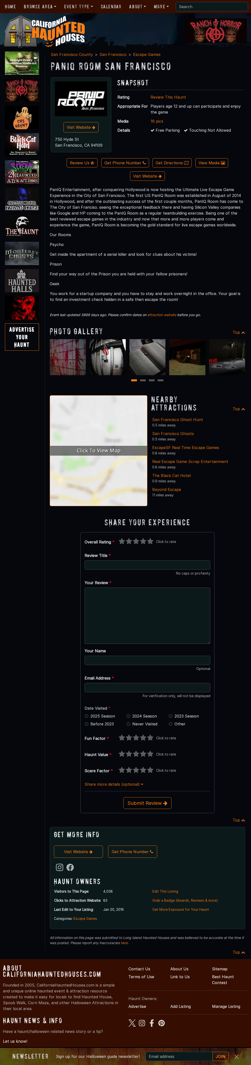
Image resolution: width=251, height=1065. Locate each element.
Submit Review (145, 803)
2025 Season (102, 716)
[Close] (236, 1057)
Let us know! (15, 1041)
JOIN (221, 1056)
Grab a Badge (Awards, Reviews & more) (185, 900)
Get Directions (170, 162)
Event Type (76, 6)
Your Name (95, 650)
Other (180, 723)
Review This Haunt (168, 97)
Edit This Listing (165, 891)
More (159, 6)
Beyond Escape (166, 489)
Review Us (80, 162)
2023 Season (187, 716)
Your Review (98, 582)
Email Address (99, 678)
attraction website (161, 315)
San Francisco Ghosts (173, 433)
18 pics (157, 121)
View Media (210, 162)
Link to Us (180, 976)
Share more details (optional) (113, 784)
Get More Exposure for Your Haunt (180, 909)
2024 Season (144, 716)
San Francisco (113, 54)
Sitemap (219, 968)
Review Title (98, 555)
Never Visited (144, 723)
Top (237, 332)
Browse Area (38, 6)
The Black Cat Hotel (171, 475)
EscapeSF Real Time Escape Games (185, 447)
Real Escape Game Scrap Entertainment (190, 461)
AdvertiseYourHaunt (22, 337)
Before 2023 (102, 723)
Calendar (111, 6)
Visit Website (79, 127)
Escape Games (147, 54)
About (135, 6)
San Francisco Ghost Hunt (177, 419)
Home (10, 6)
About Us (179, 968)
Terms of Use (141, 976)
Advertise (137, 1006)
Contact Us (139, 968)
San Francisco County (72, 54)
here (124, 943)
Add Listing (180, 1006)
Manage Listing (226, 1006)
